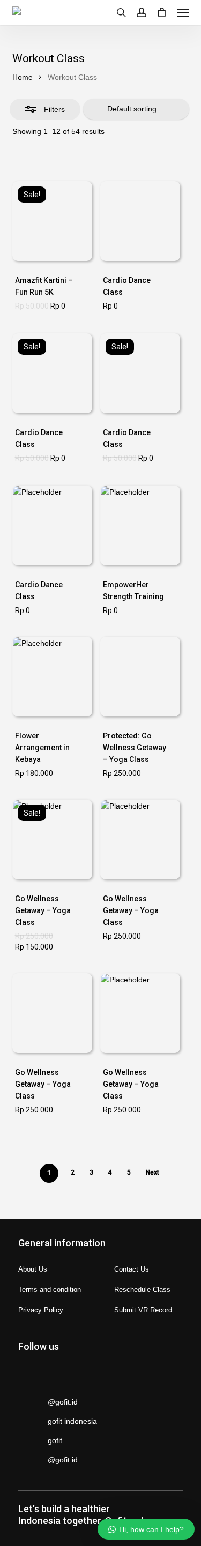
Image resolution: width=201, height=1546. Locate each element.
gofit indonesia (72, 1421)
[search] (121, 12)
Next (152, 1172)
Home (22, 77)
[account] (141, 12)
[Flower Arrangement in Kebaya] (52, 676)
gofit (55, 1440)
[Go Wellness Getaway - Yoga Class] (140, 676)
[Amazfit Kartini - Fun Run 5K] (52, 221)
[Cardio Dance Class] (140, 221)
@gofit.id (63, 1402)
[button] (183, 12)
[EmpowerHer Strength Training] (140, 525)
